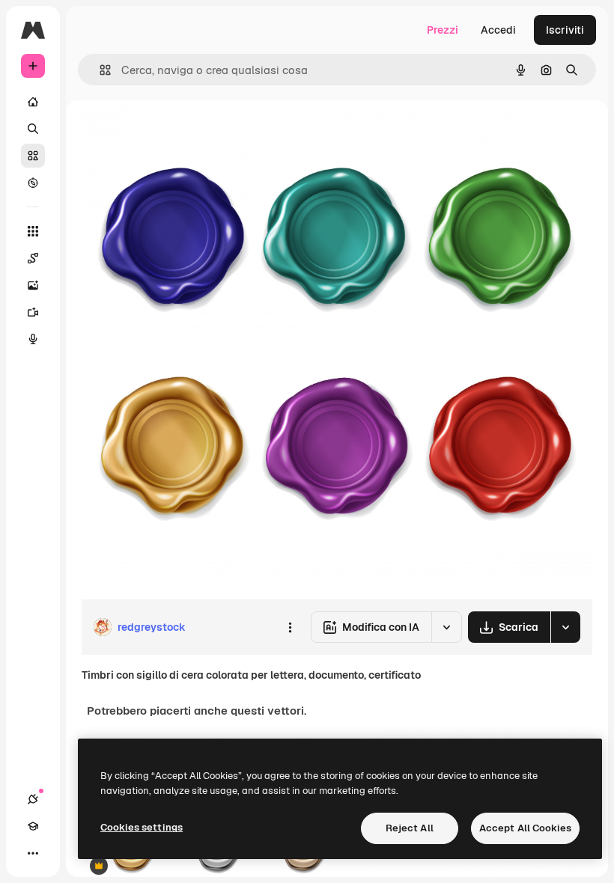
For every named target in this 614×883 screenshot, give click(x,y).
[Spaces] (33, 258)
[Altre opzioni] (290, 627)
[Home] (33, 102)
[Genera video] (33, 312)
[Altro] (33, 853)
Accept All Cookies (525, 828)
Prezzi (442, 30)
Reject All (410, 828)
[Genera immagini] (33, 285)
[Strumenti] (33, 231)
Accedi (498, 30)
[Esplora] (33, 183)
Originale (180, 134)
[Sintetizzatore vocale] (33, 339)
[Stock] (33, 156)
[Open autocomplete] (99, 70)
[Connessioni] (33, 799)
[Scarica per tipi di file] (565, 627)
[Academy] (33, 826)
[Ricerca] (33, 129)
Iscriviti (565, 30)
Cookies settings (141, 827)
